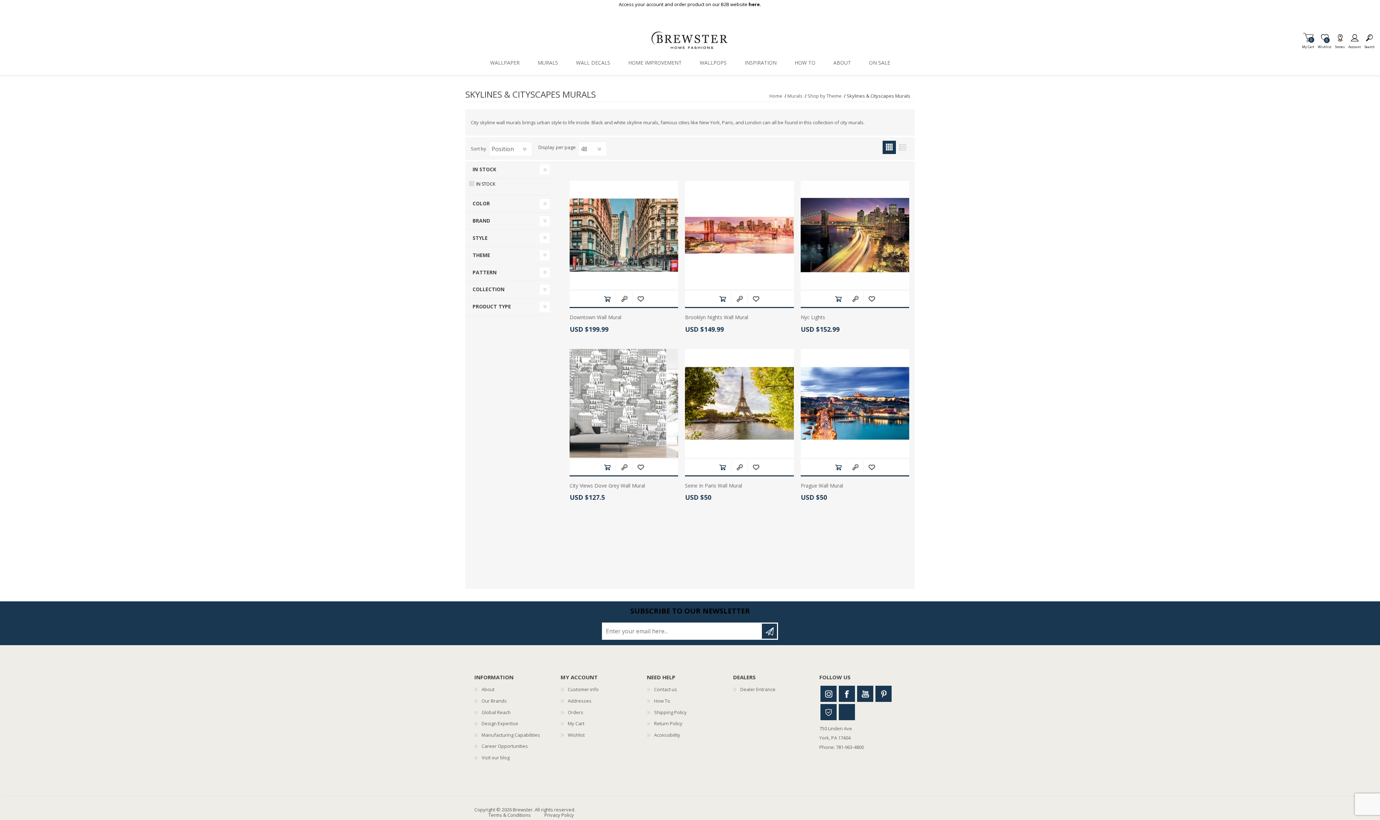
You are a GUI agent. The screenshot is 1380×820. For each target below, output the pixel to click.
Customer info (583, 689)
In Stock (485, 184)
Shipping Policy (670, 712)
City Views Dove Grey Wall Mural (607, 486)
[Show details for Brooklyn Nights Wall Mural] (739, 235)
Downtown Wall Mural (595, 318)
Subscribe (769, 631)
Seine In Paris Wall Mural (713, 486)
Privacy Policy (559, 815)
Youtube (865, 694)
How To (662, 701)
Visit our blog (496, 757)
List (902, 147)
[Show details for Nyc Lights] (855, 235)
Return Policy (668, 723)
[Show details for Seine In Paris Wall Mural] (739, 403)
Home (775, 96)
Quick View (624, 299)
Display (546, 147)
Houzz (828, 712)
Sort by (478, 148)
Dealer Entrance (758, 689)
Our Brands (494, 701)
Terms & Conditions (509, 815)
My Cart (576, 723)
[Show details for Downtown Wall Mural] (624, 235)
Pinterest (883, 694)
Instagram (828, 694)
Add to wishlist (640, 299)
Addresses (580, 701)
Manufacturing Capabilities (511, 735)
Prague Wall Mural (822, 486)
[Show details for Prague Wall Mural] (855, 403)
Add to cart (607, 299)
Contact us (665, 689)
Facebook (847, 694)
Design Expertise (500, 723)
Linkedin (847, 712)
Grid (889, 147)
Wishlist (576, 735)
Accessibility (667, 735)
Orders (575, 712)
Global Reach (496, 712)
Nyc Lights (813, 318)
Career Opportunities (505, 746)
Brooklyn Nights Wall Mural (716, 318)
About (488, 689)
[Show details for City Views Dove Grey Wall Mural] (624, 403)
